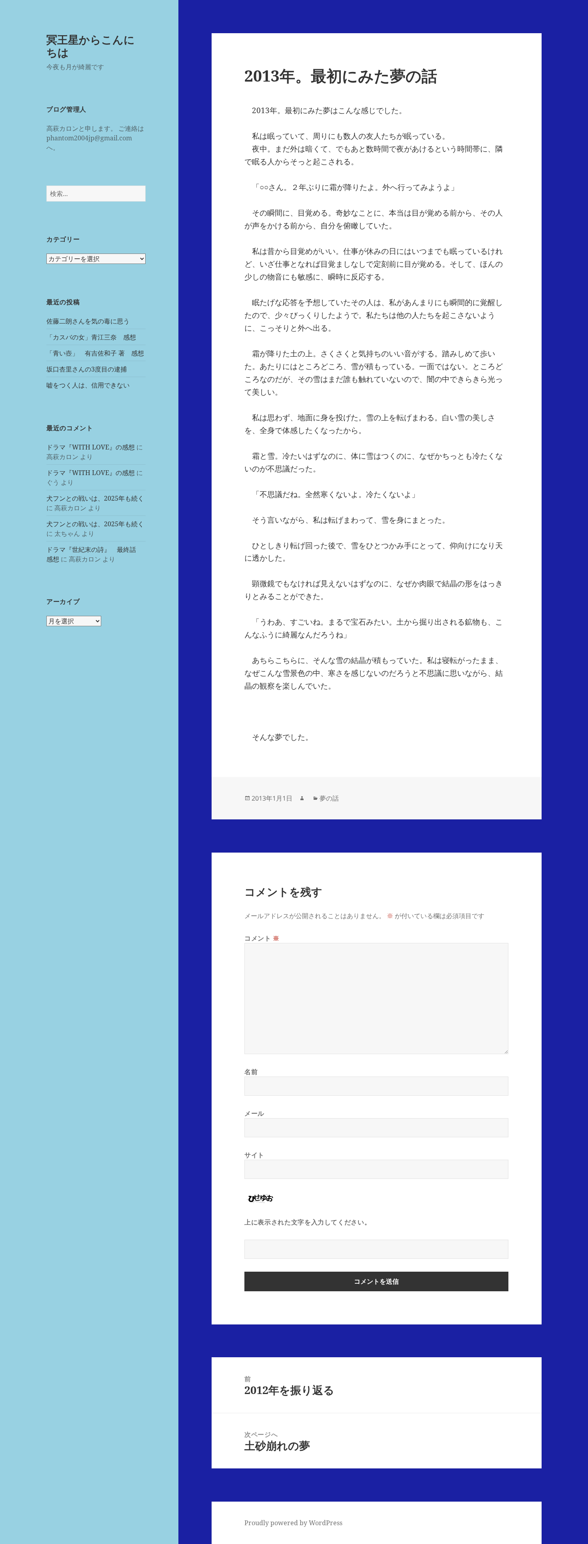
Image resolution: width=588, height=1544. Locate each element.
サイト (254, 1155)
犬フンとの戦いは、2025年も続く (95, 498)
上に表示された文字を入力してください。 (307, 1222)
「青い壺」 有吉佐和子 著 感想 (95, 353)
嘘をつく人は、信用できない (88, 385)
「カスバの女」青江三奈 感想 (91, 337)
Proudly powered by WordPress (293, 1522)
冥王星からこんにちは (90, 46)
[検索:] (96, 193)
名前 (251, 1071)
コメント (262, 938)
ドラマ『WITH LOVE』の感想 (90, 447)
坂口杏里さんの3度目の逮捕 (86, 369)
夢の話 (329, 798)
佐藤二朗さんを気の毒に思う (88, 321)
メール (254, 1113)
